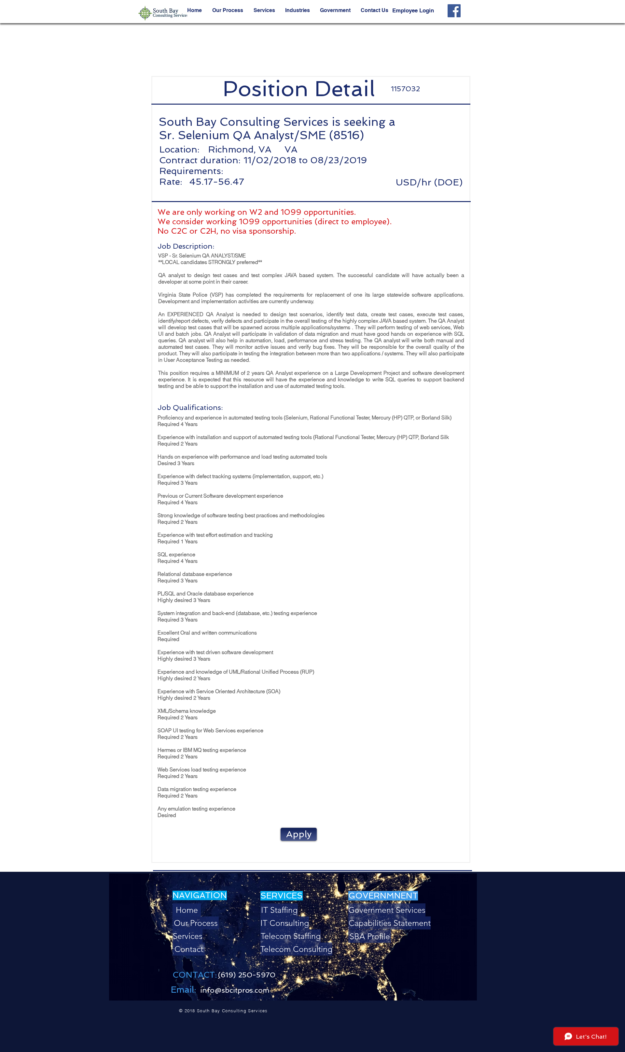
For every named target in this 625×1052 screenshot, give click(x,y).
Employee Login (413, 10)
